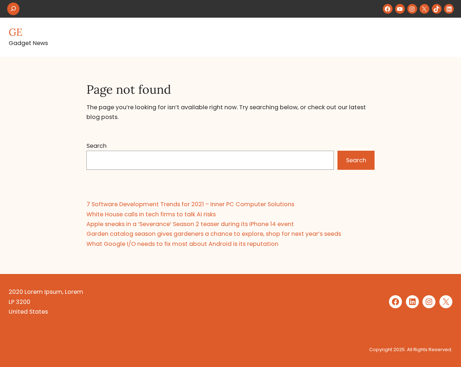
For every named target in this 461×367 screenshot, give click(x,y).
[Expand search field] (13, 9)
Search (96, 146)
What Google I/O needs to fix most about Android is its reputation (182, 244)
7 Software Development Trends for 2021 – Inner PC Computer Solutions (190, 204)
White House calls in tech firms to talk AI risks (151, 214)
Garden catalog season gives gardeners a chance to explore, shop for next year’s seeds (213, 234)
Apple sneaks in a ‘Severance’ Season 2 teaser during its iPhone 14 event (190, 224)
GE (15, 32)
